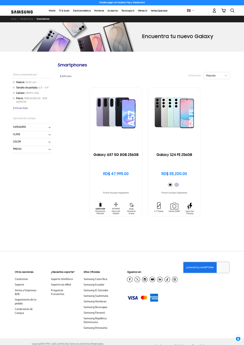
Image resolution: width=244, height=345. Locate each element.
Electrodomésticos (82, 11)
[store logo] (22, 8)
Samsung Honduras (95, 302)
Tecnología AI (127, 11)
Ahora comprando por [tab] (25, 75)
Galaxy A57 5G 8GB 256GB (115, 155)
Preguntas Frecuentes (57, 293)
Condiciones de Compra (24, 311)
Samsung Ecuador (94, 285)
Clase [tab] (16, 134)
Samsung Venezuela (95, 328)
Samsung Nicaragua (95, 307)
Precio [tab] (17, 149)
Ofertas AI (142, 11)
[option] (170, 185)
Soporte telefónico (62, 279)
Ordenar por (194, 76)
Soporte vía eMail (61, 285)
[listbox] (174, 185)
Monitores (99, 11)
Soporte (19, 285)
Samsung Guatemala (96, 296)
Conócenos (21, 279)
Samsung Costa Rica (95, 279)
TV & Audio (64, 11)
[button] (193, 11)
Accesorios (113, 11)
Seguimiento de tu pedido (25, 302)
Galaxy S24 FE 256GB (174, 155)
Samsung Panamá (94, 313)
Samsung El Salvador (96, 291)
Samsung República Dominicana (95, 321)
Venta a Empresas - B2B (26, 293)
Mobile (52, 11)
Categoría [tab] (19, 127)
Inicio (13, 19)
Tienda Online (26, 19)
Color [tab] (17, 142)
